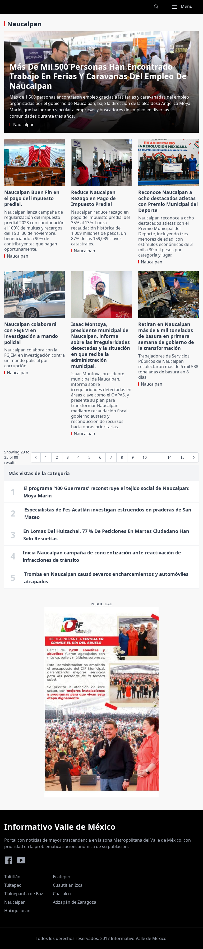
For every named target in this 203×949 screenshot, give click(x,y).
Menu (184, 6)
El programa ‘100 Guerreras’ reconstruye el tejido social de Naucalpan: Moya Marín (107, 492)
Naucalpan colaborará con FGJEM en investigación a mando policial (31, 333)
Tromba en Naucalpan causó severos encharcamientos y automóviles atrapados (106, 578)
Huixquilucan (17, 910)
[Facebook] (8, 860)
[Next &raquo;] (194, 457)
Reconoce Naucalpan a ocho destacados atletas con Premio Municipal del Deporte (168, 201)
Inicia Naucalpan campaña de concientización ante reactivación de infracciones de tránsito (102, 556)
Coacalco (62, 894)
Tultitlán (12, 877)
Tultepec (12, 885)
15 (182, 457)
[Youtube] (21, 860)
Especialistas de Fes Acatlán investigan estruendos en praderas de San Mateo (107, 513)
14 (169, 457)
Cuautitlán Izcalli (69, 885)
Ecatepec (62, 877)
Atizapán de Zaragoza (74, 902)
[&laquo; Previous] (36, 457)
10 (144, 457)
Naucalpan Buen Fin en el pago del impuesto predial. (31, 198)
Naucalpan (15, 902)
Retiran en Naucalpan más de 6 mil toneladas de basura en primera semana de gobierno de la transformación (166, 336)
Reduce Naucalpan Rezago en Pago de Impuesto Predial (93, 198)
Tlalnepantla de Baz (23, 894)
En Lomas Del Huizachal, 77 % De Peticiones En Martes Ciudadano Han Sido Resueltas (106, 535)
